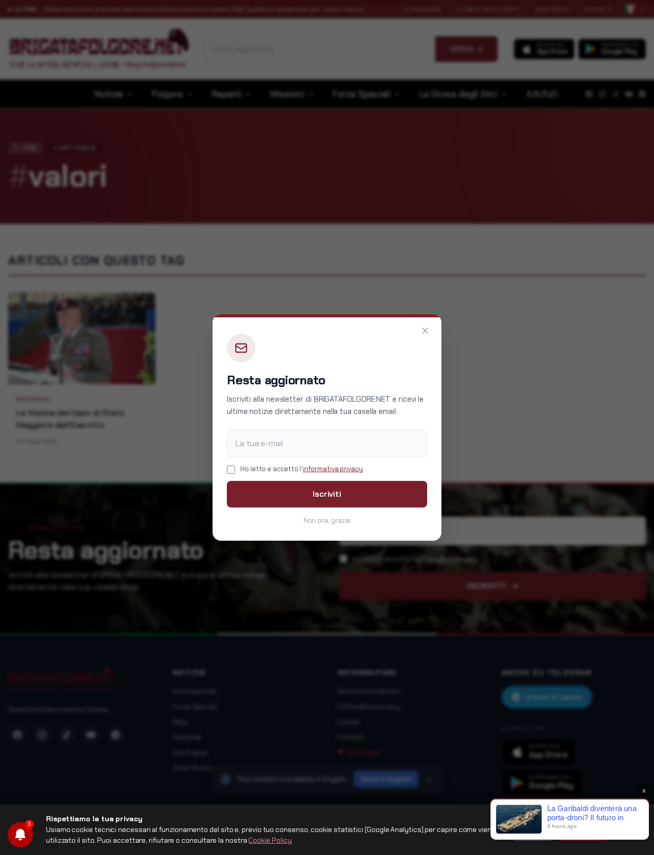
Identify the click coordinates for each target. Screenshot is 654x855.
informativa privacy (332, 469)
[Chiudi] (425, 330)
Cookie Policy (269, 840)
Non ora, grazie (327, 520)
